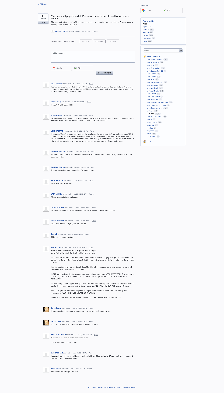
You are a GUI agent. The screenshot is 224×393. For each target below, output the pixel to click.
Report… (95, 31)
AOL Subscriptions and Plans (157, 102)
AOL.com (151, 114)
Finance (146, 32)
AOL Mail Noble (153, 85)
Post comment (104, 72)
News (145, 41)
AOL (149, 141)
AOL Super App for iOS (155, 108)
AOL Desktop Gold (154, 68)
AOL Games (151, 76)
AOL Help (151, 79)
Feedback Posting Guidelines (106, 387)
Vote (43, 23)
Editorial (146, 29)
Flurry (149, 133)
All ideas (146, 24)
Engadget (151, 131)
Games (145, 35)
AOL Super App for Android (157, 105)
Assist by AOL (152, 122)
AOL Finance (152, 74)
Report (91, 84)
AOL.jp (150, 119)
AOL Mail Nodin (153, 88)
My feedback (147, 27)
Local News (147, 38)
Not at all (87, 41)
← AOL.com (42, 4)
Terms (94, 387)
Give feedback (153, 56)
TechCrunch (151, 136)
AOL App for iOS (153, 62)
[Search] (181, 50)
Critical (114, 41)
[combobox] (161, 50)
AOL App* (151, 65)
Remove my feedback (129, 387)
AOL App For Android (155, 59)
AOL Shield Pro (153, 99)
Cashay (150, 128)
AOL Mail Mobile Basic (155, 82)
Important (100, 41)
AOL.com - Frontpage (155, 116)
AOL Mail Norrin (153, 91)
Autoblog (150, 125)
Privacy (119, 387)
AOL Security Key (153, 96)
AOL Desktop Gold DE (155, 71)
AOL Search (151, 94)
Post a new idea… (149, 21)
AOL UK (150, 111)
